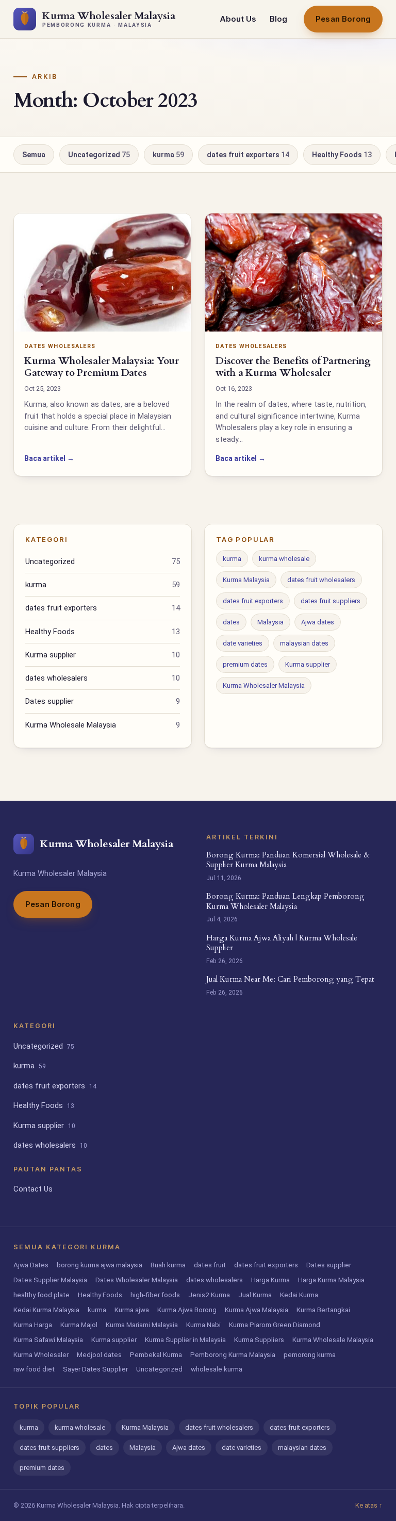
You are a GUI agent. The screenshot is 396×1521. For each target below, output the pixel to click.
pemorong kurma (310, 1354)
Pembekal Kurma (156, 1354)
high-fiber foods (155, 1295)
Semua (33, 155)
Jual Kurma (255, 1295)
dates (231, 622)
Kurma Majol (78, 1324)
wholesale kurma (216, 1369)
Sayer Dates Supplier (95, 1369)
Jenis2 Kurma (209, 1295)
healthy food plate (41, 1295)
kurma (168, 155)
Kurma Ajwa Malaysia (256, 1309)
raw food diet (34, 1369)
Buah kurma (168, 1265)
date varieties (242, 643)
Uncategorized (99, 155)
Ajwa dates (317, 622)
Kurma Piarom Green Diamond (274, 1324)
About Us (238, 19)
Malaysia (270, 622)
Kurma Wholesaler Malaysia (264, 685)
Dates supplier (102, 701)
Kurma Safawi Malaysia (48, 1339)
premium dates (245, 664)
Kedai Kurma (299, 1295)
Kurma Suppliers (259, 1339)
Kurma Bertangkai (323, 1309)
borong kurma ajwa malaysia (99, 1265)
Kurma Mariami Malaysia (142, 1324)
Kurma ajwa (131, 1309)
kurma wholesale (284, 559)
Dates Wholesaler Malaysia (136, 1280)
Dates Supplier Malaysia (50, 1280)
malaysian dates (304, 643)
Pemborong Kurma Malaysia (232, 1354)
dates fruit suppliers (330, 601)
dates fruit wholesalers (321, 580)
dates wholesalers (102, 678)
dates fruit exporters (248, 155)
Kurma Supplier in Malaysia (185, 1339)
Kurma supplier (102, 654)
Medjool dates (99, 1354)
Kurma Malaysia (246, 580)
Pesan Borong (343, 19)
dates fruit (210, 1265)
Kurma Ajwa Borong (187, 1309)
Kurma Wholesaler (41, 1354)
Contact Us (33, 1189)
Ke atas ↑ (369, 1505)
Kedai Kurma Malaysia (46, 1309)
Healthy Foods (342, 155)
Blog (278, 19)
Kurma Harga (32, 1324)
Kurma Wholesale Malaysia (102, 725)
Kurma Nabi (203, 1324)
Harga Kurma (270, 1280)
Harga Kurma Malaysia (331, 1280)
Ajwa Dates (30, 1265)
